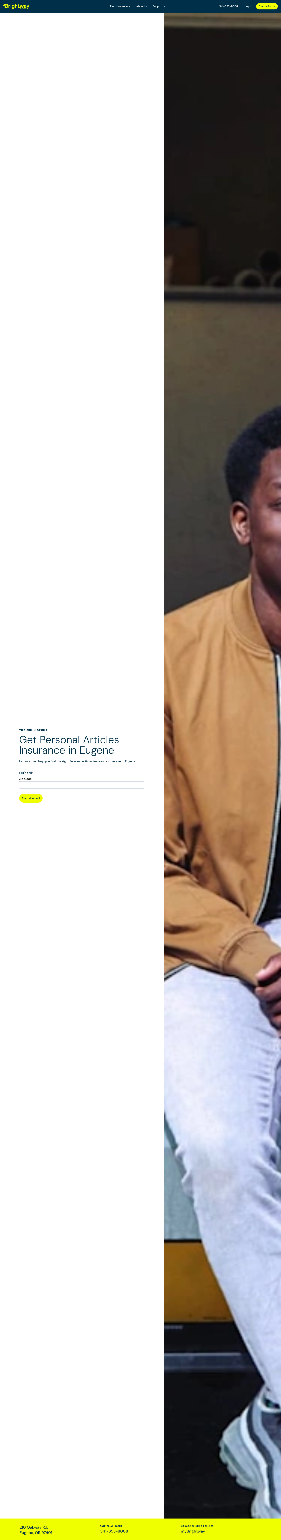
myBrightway (193, 1531)
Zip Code (25, 779)
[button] (120, 6)
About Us (141, 6)
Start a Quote (267, 6)
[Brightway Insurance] (24, 6)
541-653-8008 (228, 6)
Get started (31, 798)
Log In (248, 6)
